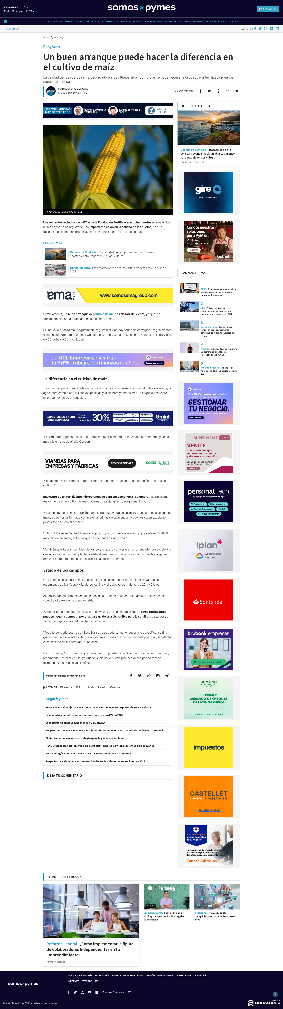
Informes (210, 21)
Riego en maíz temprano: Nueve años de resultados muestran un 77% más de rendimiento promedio (105, 730)
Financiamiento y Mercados (162, 21)
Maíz (91, 687)
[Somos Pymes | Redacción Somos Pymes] (51, 94)
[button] (268, 9)
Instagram (82, 992)
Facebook (69, 992)
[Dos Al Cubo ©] (264, 1005)
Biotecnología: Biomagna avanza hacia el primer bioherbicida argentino (88, 753)
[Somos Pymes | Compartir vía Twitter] (209, 91)
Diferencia (66, 687)
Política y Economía (59, 21)
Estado (102, 687)
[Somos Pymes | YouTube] (272, 28)
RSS (129, 992)
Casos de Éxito (192, 21)
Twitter (75, 992)
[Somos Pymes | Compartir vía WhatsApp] (218, 91)
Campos (115, 687)
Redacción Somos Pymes (75, 89)
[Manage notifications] (275, 994)
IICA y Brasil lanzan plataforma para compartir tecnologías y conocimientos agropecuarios (100, 745)
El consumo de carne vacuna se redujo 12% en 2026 (75, 722)
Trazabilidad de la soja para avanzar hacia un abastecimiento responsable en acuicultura (98, 707)
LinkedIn (96, 992)
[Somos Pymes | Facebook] (255, 28)
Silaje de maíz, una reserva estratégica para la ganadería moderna (85, 738)
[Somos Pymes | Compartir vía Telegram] (236, 91)
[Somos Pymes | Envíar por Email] (227, 91)
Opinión (136, 21)
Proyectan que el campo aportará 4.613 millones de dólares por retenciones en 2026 (95, 761)
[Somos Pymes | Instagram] (265, 28)
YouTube (89, 992)
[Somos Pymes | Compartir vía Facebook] (200, 91)
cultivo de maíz (105, 314)
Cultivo (80, 687)
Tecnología (83, 21)
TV (236, 21)
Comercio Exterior (116, 21)
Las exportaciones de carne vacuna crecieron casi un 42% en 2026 (84, 715)
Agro (97, 21)
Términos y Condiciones (113, 992)
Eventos (225, 21)
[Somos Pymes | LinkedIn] (277, 28)
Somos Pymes (50, 37)
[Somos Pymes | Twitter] (260, 28)
